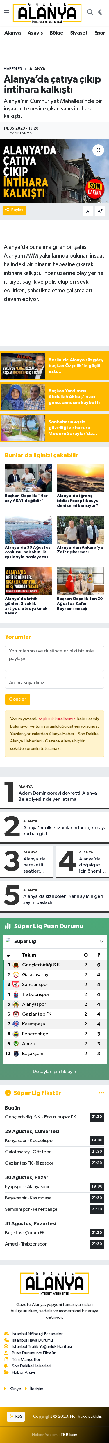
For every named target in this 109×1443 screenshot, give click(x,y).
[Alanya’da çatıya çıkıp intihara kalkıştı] (54, 171)
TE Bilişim (68, 1435)
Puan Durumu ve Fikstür (34, 1353)
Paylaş (17, 210)
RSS (18, 1416)
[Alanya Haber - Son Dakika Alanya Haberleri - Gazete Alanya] (47, 12)
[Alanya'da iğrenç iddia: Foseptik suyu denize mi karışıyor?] (80, 478)
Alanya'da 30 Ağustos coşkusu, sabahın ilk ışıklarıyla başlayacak (28, 552)
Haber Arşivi (23, 1372)
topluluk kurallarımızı (57, 719)
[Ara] (90, 13)
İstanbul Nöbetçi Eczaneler (37, 1334)
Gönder (17, 699)
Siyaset (78, 33)
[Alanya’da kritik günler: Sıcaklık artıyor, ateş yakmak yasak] (28, 581)
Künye (15, 1389)
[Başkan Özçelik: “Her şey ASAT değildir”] (28, 478)
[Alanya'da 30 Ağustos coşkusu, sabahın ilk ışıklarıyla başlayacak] (28, 529)
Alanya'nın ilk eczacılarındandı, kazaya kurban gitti (64, 830)
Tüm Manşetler (26, 1359)
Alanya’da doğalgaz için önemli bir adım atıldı (90, 866)
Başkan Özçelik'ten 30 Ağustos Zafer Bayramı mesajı (80, 604)
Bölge (56, 33)
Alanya (12, 33)
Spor (100, 33)
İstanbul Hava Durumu (32, 1340)
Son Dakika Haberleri (31, 1366)
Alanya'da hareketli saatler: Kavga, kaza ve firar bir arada (37, 866)
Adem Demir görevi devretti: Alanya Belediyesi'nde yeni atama (58, 796)
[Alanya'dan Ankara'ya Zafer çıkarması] (80, 529)
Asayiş (35, 33)
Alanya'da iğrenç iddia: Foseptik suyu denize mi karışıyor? (78, 501)
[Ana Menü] (6, 12)
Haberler (13, 69)
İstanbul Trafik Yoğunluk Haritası (42, 1346)
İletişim (36, 1389)
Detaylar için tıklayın (54, 1071)
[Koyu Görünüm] (100, 13)
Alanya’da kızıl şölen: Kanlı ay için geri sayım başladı (63, 899)
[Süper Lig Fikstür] (101, 1093)
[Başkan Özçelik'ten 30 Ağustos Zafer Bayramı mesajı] (80, 581)
